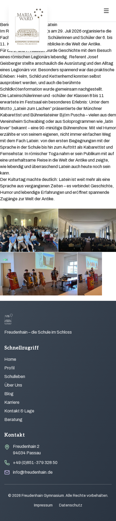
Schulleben (14, 376)
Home (10, 359)
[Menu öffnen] (106, 10)
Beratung (13, 419)
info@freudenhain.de (33, 472)
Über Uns (13, 385)
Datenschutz (70, 505)
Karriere (11, 402)
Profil (9, 368)
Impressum (43, 505)
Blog (8, 393)
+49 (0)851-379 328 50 (35, 462)
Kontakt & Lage (19, 411)
